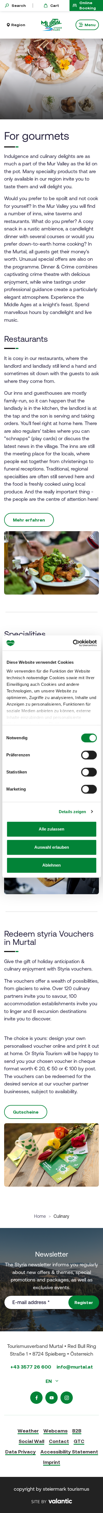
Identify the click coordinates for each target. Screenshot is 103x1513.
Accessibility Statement (69, 1452)
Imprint (51, 1462)
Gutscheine (25, 1111)
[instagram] (66, 1397)
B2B (76, 1431)
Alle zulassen (51, 829)
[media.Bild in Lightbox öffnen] (51, 1155)
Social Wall (31, 1441)
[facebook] (36, 1397)
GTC (79, 1441)
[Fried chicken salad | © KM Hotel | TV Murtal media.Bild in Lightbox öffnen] (51, 563)
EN (49, 1381)
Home (40, 1216)
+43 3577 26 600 (30, 1367)
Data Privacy (20, 1452)
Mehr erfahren (29, 519)
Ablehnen (51, 865)
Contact (59, 1441)
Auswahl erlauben (51, 847)
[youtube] (51, 1397)
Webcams (55, 1431)
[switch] (89, 755)
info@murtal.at (75, 1367)
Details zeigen (72, 811)
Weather (28, 1431)
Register (83, 1302)
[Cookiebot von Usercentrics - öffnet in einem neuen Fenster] (73, 643)
